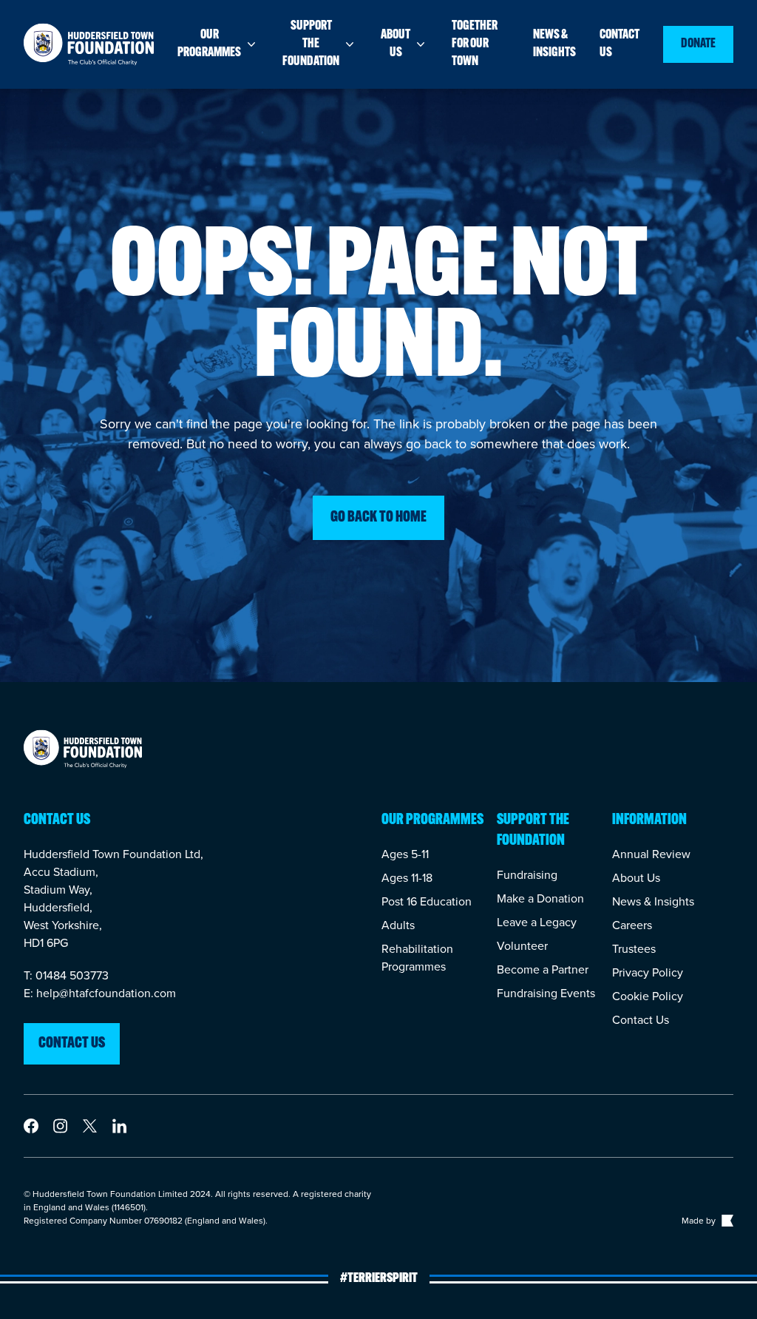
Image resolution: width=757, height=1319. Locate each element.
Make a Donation (540, 898)
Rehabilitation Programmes (417, 957)
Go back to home (378, 517)
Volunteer (522, 945)
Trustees (634, 948)
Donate (698, 44)
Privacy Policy (647, 972)
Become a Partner (542, 969)
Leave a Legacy (537, 922)
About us (395, 44)
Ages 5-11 (405, 854)
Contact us (619, 44)
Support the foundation (310, 44)
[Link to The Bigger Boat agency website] (726, 1220)
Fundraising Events (546, 993)
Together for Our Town (475, 44)
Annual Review (651, 854)
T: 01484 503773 (66, 975)
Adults (398, 925)
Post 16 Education (426, 901)
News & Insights (653, 901)
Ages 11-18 (406, 877)
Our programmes (209, 44)
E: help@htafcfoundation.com (100, 993)
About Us (636, 877)
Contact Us (640, 1019)
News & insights (554, 44)
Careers (632, 925)
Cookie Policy (647, 996)
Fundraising (527, 874)
